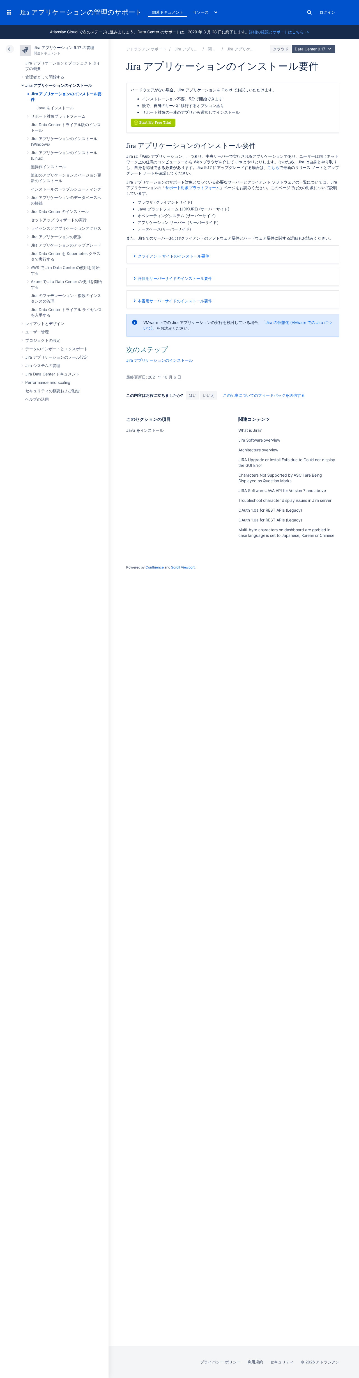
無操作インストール (48, 166)
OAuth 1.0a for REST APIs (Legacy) (270, 510)
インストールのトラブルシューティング (66, 189)
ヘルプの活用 (37, 399)
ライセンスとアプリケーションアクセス (66, 228)
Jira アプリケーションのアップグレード (66, 245)
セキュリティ (282, 1362)
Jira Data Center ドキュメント (52, 374)
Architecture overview (258, 449)
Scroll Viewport (183, 567)
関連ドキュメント (167, 12)
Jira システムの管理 (42, 365)
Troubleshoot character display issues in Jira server (284, 500)
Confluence (155, 567)
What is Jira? (249, 430)
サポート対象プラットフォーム (58, 116)
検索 (309, 12)
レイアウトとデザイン (44, 323)
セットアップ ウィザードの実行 (59, 219)
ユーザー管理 (37, 332)
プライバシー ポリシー (220, 1362)
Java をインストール (55, 107)
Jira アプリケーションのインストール (58, 85)
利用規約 (255, 1362)
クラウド (281, 49)
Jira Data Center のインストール (60, 211)
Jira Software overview (259, 440)
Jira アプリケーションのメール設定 (56, 357)
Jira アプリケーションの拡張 (56, 236)
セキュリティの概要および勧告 (52, 390)
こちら (273, 167)
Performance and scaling (47, 382)
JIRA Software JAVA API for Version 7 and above (282, 490)
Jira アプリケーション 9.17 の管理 (64, 47)
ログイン (327, 12)
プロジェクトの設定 (42, 340)
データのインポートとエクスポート (56, 348)
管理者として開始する (44, 77)
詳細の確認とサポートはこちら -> (279, 31)
